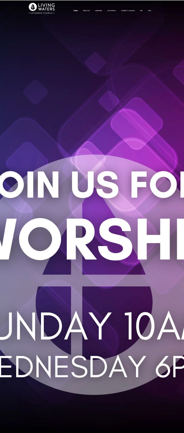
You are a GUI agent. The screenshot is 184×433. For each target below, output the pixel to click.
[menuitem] (75, 11)
